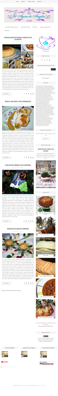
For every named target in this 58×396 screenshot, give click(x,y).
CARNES (29, 158)
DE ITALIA (50, 97)
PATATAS (52, 114)
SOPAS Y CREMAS (45, 122)
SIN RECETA (38, 122)
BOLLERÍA (43, 88)
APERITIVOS (35, 27)
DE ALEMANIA (43, 92)
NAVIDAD (32, 158)
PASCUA (45, 114)
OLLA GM (42, 112)
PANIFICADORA (50, 112)
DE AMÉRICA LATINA (50, 92)
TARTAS (50, 122)
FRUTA (45, 105)
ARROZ (47, 86)
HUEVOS (47, 107)
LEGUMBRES (52, 107)
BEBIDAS (51, 86)
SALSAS (43, 120)
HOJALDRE (42, 107)
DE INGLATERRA (44, 97)
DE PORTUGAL (45, 99)
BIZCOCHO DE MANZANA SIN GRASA (45, 213)
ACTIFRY (37, 86)
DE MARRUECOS (39, 99)
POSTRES (32, 284)
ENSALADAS (7, 30)
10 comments (21, 41)
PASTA (49, 114)
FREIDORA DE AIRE (39, 105)
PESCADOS (38, 116)
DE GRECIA (38, 97)
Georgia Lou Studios (41, 385)
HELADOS (38, 107)
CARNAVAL (48, 88)
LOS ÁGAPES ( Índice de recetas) (11, 27)
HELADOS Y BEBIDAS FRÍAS (45, 27)
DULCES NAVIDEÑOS (26, 222)
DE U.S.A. (37, 101)
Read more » (6, 157)
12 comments (21, 231)
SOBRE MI (23, 1)
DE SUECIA (51, 99)
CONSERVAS (45, 90)
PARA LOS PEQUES (39, 114)
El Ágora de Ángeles (25, 385)
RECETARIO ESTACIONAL (40, 118)
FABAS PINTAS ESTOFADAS (46, 296)
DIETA (48, 101)
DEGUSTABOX (43, 101)
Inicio (17, 1)
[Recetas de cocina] (4, 362)
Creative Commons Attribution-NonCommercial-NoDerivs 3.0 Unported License (46, 340)
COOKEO (50, 90)
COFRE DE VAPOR (39, 90)
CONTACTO (39, 1)
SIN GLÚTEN (48, 120)
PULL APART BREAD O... (46, 234)
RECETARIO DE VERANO (25, 27)
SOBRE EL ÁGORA (31, 1)
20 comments (21, 167)
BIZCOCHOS (38, 88)
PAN (45, 112)
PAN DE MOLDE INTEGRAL (46, 276)
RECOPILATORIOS (49, 118)
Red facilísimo (31, 94)
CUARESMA (38, 92)
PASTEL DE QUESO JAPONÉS (46, 317)
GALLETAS (32, 222)
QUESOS (47, 116)
